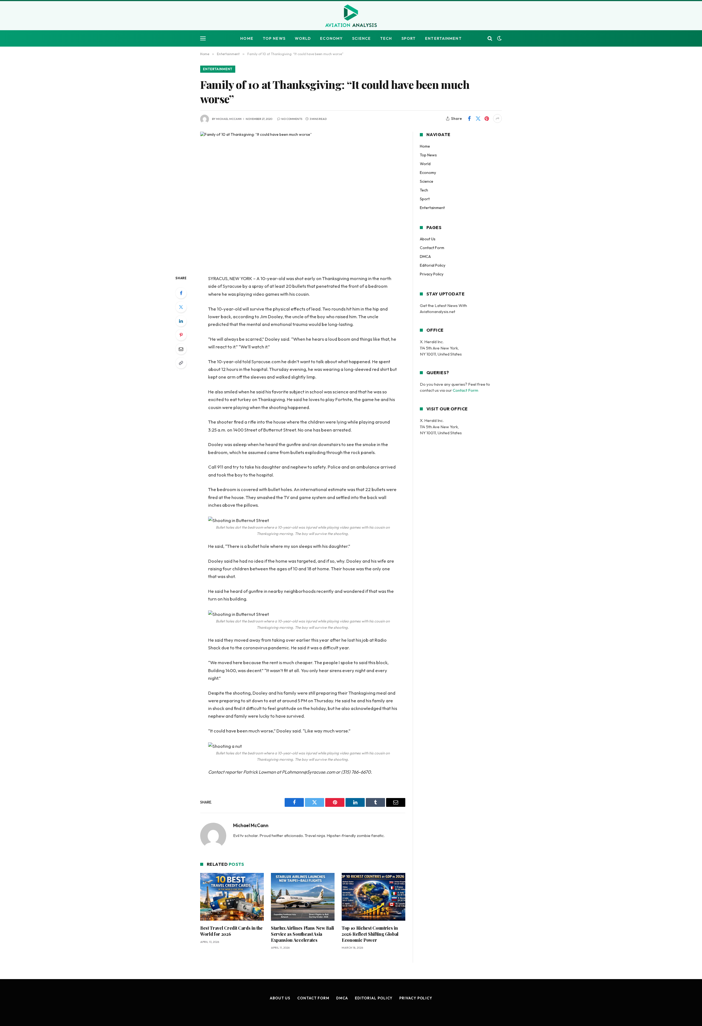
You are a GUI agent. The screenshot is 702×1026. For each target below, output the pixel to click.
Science (361, 38)
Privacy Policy (431, 274)
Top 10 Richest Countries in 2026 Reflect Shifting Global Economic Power (370, 934)
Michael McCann (229, 119)
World (303, 38)
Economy (331, 38)
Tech (386, 38)
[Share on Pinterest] (487, 118)
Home (246, 38)
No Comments (291, 119)
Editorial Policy (432, 265)
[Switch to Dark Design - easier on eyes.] (499, 38)
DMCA (425, 256)
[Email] (181, 348)
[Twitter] (181, 306)
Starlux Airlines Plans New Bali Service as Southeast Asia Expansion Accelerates (302, 934)
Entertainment (443, 38)
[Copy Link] (181, 362)
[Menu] (203, 38)
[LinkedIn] (181, 320)
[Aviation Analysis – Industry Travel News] (351, 16)
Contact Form (432, 247)
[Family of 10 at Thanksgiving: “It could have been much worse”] (302, 199)
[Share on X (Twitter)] (478, 118)
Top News (274, 38)
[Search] (489, 38)
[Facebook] (181, 292)
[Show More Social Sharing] (497, 118)
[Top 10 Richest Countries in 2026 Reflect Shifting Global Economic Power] (373, 897)
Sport (408, 38)
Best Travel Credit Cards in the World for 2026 (231, 931)
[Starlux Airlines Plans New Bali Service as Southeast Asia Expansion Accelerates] (303, 897)
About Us (427, 238)
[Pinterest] (181, 334)
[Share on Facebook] (469, 118)
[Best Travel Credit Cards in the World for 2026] (232, 897)
